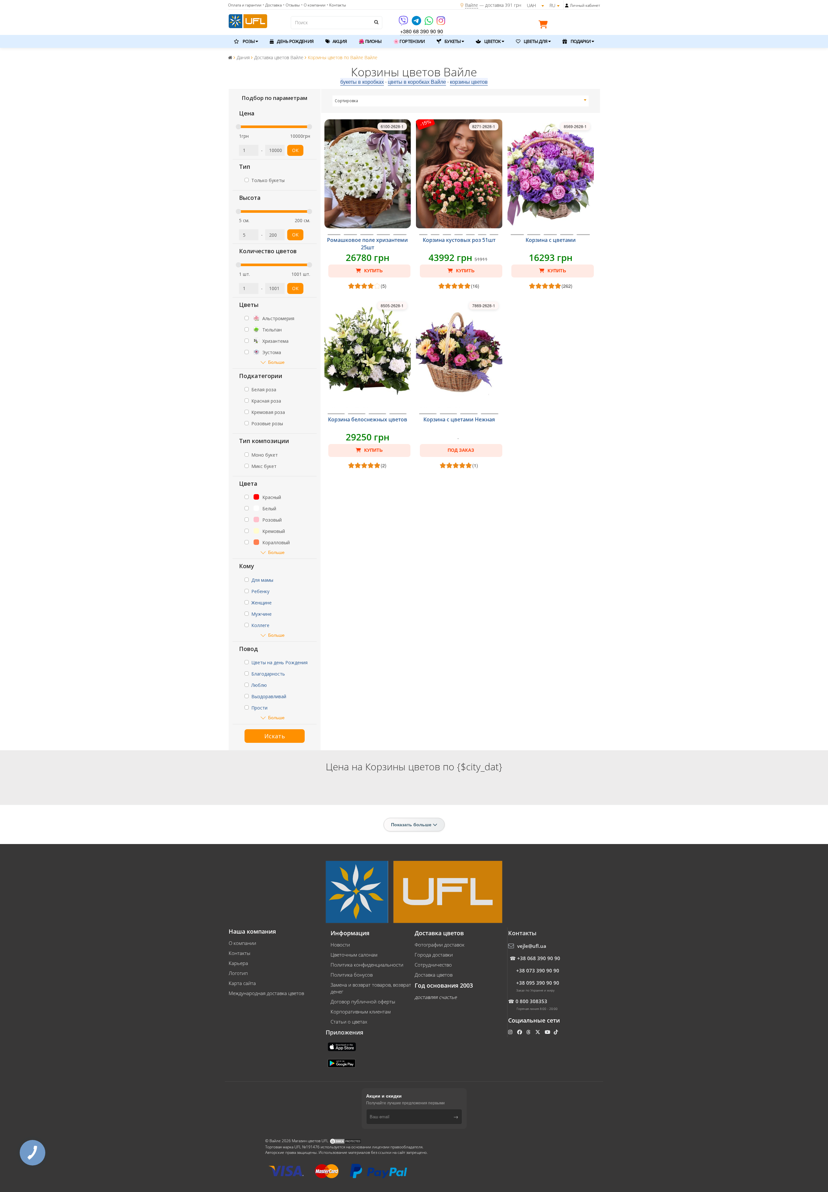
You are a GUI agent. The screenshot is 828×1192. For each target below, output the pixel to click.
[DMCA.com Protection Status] (345, 1140)
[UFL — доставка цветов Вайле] (248, 20)
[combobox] (460, 100)
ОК (295, 150)
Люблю (259, 685)
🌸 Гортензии (409, 41)
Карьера (238, 963)
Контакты (239, 953)
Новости (340, 944)
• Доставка (272, 5)
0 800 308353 (531, 1001)
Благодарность (268, 674)
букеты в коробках (362, 81)
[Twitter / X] (538, 1032)
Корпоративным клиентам (361, 1011)
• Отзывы (291, 5)
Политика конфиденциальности (367, 964)
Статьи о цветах (349, 1021)
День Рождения (294, 41)
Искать (274, 736)
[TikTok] (556, 1032)
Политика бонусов (352, 974)
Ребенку (260, 591)
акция (339, 41)
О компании (242, 943)
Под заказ (461, 450)
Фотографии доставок (439, 944)
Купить (373, 270)
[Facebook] (520, 1032)
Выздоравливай (268, 696)
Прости (259, 708)
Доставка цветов (433, 974)
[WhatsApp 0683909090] (429, 23)
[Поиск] (376, 22)
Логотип (238, 973)
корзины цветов (469, 81)
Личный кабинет (585, 5)
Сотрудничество (433, 964)
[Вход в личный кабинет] (567, 5)
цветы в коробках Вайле (417, 81)
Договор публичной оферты (363, 1001)
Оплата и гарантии (244, 5)
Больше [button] (276, 362)
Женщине (261, 603)
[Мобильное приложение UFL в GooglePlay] (342, 1062)
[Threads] (529, 1032)
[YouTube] (548, 1032)
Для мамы (262, 580)
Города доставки (434, 954)
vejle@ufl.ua (531, 946)
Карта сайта (242, 983)
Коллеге (260, 625)
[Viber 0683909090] (403, 23)
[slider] (238, 126)
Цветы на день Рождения (279, 662)
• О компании (313, 5)
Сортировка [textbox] (346, 100)
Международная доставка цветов (266, 993)
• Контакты (336, 5)
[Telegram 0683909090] (417, 23)
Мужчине (261, 614)
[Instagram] (441, 23)
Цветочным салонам (354, 954)
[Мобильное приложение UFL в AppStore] (342, 1046)
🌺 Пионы (370, 41)
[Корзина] (545, 25)
